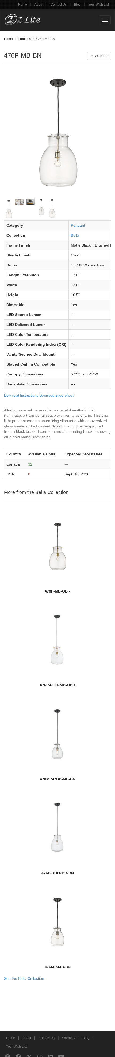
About (38, 4)
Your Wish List (98, 4)
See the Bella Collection (24, 978)
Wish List (101, 56)
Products (24, 39)
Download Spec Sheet (56, 395)
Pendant (78, 225)
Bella (75, 235)
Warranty (68, 1038)
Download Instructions (21, 395)
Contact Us (59, 4)
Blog (77, 4)
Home (22, 4)
